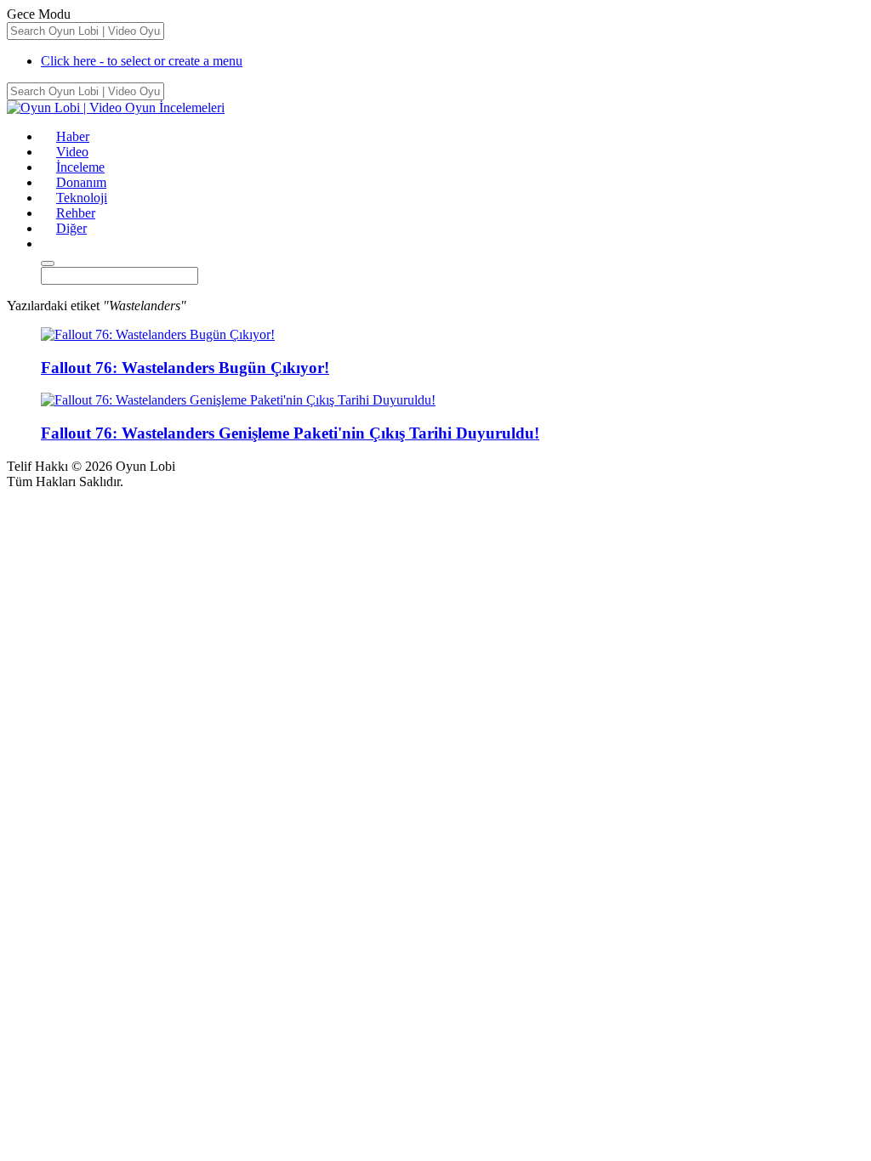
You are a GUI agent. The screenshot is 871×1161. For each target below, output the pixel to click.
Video (72, 151)
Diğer (71, 228)
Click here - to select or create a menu (141, 61)
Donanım (81, 182)
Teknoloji (81, 197)
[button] (48, 243)
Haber (72, 136)
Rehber (75, 213)
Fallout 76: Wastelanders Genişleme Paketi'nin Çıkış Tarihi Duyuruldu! (290, 433)
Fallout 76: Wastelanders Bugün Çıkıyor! (185, 368)
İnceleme (80, 167)
